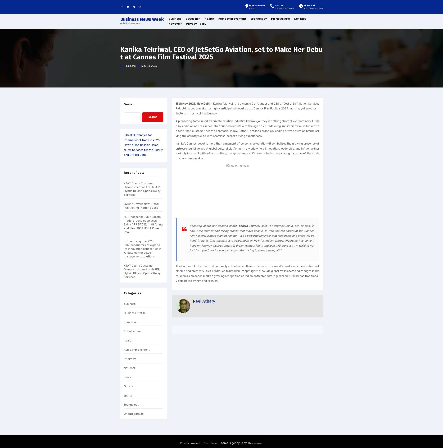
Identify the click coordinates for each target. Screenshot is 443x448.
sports (128, 395)
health (209, 18)
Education (193, 18)
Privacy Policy (196, 23)
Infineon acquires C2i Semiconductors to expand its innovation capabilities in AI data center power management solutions (142, 249)
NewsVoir (175, 23)
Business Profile (135, 313)
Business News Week (142, 19)
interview (130, 359)
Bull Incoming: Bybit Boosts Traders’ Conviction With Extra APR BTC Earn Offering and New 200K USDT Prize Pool (143, 224)
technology (259, 18)
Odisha (128, 386)
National (129, 368)
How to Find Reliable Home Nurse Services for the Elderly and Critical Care (143, 149)
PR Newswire (280, 18)
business (175, 18)
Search (129, 104)
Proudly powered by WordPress (199, 443)
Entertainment (134, 331)
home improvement (232, 18)
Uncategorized (134, 413)
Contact (300, 18)
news (127, 377)
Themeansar (254, 443)
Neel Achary (204, 301)
